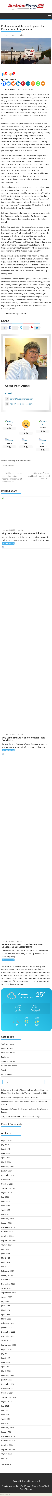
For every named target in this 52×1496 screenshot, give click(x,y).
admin (22, 35)
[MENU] (49, 16)
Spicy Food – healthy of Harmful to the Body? (20, 1116)
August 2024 (6, 1244)
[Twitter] (8, 83)
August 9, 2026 (8, 941)
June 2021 (5, 1410)
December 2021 (8, 1384)
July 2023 (5, 1301)
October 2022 (7, 1340)
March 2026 (6, 1162)
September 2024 (8, 1240)
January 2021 (6, 1432)
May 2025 (5, 1205)
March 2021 (6, 1423)
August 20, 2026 (9, 530)
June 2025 (5, 1201)
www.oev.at (6, 1464)
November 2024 (8, 1231)
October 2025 (7, 1184)
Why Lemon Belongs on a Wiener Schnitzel (19, 1097)
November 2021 (8, 1388)
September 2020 (8, 1449)
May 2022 (5, 1362)
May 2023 (5, 1310)
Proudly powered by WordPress (16, 1486)
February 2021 (7, 1427)
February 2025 (7, 1218)
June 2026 (5, 1149)
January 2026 (6, 1170)
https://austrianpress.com (21, 404)
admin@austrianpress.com (21, 399)
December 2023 (8, 1279)
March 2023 (6, 1319)
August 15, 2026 (9, 734)
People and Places (9, 1065)
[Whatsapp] (38, 83)
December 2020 (8, 1436)
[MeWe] (28, 83)
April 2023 (5, 1314)
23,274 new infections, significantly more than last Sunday (39, 476)
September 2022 (8, 1345)
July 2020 (5, 1458)
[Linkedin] (18, 83)
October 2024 (7, 1236)
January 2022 (6, 1379)
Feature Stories (8, 1052)
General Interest (8, 465)
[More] (43, 83)
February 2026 (7, 1166)
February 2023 (7, 1323)
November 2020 (8, 1440)
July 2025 (5, 1197)
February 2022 (7, 1375)
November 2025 (8, 1179)
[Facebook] (3, 83)
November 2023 (8, 1284)
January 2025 (6, 1223)
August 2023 (6, 1297)
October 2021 (7, 1393)
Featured (5, 1057)
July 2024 (5, 1249)
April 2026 (5, 1157)
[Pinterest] (23, 83)
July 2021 (5, 1406)
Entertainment (7, 1048)
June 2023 (5, 1305)
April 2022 (5, 1366)
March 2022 (6, 1371)
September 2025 (8, 1188)
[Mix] (33, 83)
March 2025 (6, 1214)
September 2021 (8, 1397)
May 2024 (5, 1258)
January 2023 (6, 1327)
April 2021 (5, 1419)
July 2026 (5, 1144)
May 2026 (5, 1153)
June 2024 (5, 1253)
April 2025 (5, 1210)
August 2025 (6, 1192)
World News (6, 1074)
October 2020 (7, 1445)
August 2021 (6, 1401)
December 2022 (8, 1332)
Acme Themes (26, 1489)
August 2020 (6, 1453)
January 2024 (6, 1275)
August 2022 (6, 1349)
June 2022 (5, 1358)
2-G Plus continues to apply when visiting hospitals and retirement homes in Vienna (12, 477)
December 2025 (8, 1175)
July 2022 (5, 1353)
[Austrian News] (3, 16)
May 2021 (5, 1414)
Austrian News (7, 1044)
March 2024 (6, 1266)
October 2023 (7, 1288)
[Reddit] (13, 83)
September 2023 (8, 1292)
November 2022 (8, 1336)
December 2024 (8, 1227)
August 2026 (6, 1140)
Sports (4, 1070)
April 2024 (5, 1262)
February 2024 (7, 1271)
